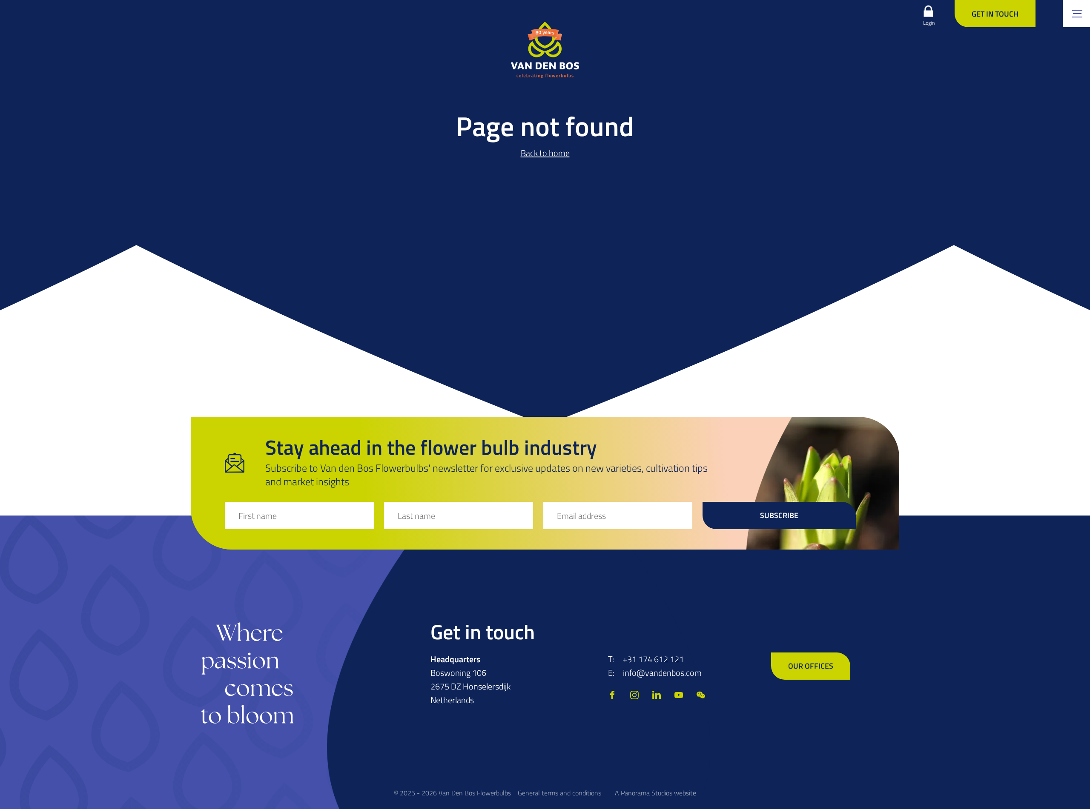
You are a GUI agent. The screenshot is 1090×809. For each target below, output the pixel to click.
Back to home (545, 153)
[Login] (928, 11)
